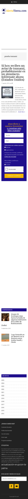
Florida (22, 456)
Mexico (11, 461)
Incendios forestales (14, 448)
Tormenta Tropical (4, 452)
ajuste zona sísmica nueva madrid (12, 454)
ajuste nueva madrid (14, 458)
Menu (15, 2)
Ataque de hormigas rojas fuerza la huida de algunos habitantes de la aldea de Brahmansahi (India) (13, 319)
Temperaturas (4, 456)
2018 (2, 401)
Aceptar (8, 164)
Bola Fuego (8, 461)
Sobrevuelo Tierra (15, 456)
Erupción (8, 448)
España (2, 460)
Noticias (8, 147)
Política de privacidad (6, 430)
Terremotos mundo (21, 450)
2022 (2, 389)
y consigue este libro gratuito (14, 129)
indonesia (3, 450)
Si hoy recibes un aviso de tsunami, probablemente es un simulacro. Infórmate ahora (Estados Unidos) (13, 73)
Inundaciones (21, 448)
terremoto (3, 461)
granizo (2, 458)
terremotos (7, 458)
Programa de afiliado (6, 440)
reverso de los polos (15, 460)
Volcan (19, 456)
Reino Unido (22, 458)
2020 (2, 395)
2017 (2, 404)
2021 (2, 392)
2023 (2, 386)
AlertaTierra (14, 10)
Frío (12, 450)
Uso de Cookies (5, 434)
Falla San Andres (8, 450)
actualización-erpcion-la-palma (17, 452)
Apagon (20, 454)
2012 (2, 413)
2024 (2, 383)
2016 (2, 407)
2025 (2, 380)
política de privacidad (10, 156)
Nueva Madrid (4, 448)
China (10, 452)
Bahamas (17, 461)
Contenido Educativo (6, 427)
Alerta (10, 460)
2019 (2, 398)
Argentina (6, 460)
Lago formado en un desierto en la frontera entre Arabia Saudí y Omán (17, 338)
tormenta (15, 450)
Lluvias (21, 460)
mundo (14, 461)
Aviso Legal (4, 437)
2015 (2, 410)
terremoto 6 (9, 456)
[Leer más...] (21, 112)
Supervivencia (9, 150)
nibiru (3, 454)
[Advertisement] (14, 31)
